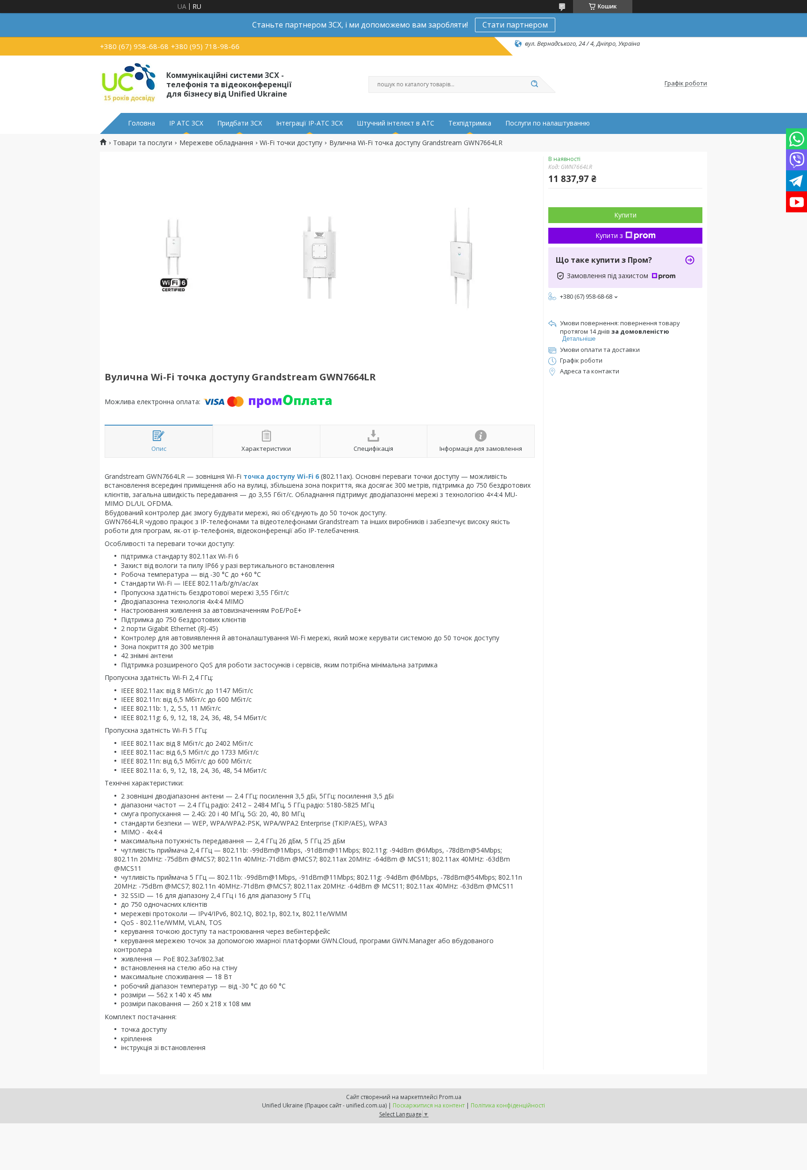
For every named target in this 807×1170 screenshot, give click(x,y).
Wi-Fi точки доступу (291, 143)
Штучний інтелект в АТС (395, 123)
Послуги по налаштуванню (547, 123)
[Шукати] (534, 84)
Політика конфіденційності (508, 1105)
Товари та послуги (142, 143)
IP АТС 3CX (186, 123)
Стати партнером (515, 25)
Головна (141, 123)
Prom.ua (450, 1097)
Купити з (609, 235)
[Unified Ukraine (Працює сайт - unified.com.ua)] (129, 83)
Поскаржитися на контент (429, 1105)
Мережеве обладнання (216, 143)
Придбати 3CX (239, 123)
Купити (625, 214)
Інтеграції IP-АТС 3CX (309, 123)
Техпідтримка (469, 123)
